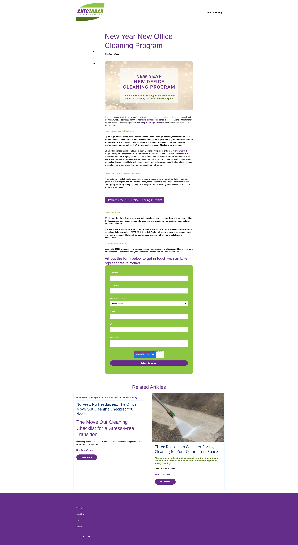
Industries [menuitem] (80, 514)
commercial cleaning (86, 397)
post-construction (117, 397)
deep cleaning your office (152, 122)
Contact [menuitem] (79, 527)
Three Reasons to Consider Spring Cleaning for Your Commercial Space (186, 449)
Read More (87, 457)
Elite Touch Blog (214, 12)
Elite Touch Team (112, 54)
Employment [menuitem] (81, 508)
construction (102, 397)
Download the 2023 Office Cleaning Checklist (134, 200)
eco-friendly (131, 397)
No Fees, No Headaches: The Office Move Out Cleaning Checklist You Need (106, 409)
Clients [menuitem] (78, 520)
